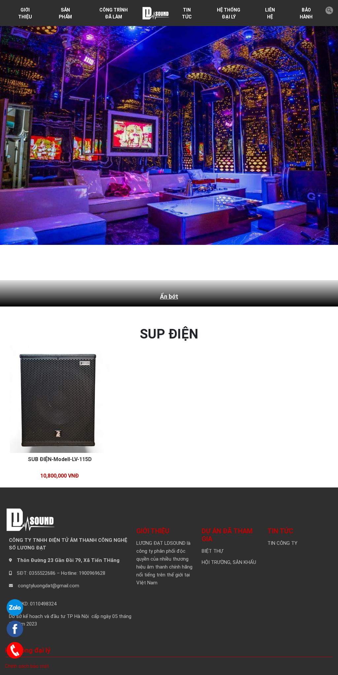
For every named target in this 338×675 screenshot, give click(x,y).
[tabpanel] (169, 143)
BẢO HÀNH (306, 13)
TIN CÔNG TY (282, 543)
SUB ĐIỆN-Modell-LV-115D (60, 459)
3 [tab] (174, 261)
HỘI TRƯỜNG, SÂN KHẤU (229, 562)
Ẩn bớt (169, 296)
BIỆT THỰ (212, 551)
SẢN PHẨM (65, 13)
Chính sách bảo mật (27, 666)
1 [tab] (154, 261)
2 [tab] (164, 261)
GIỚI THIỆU (25, 13)
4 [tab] (184, 261)
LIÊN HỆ (270, 13)
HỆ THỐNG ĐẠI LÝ (228, 13)
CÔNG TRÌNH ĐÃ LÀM (113, 13)
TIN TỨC (187, 13)
